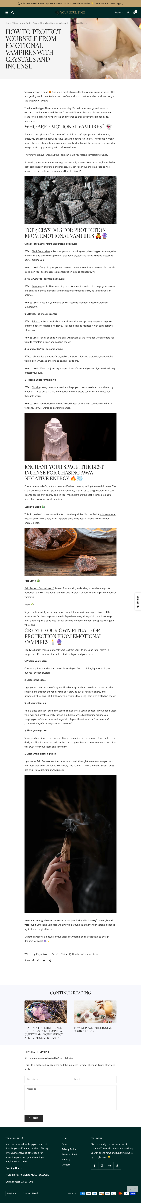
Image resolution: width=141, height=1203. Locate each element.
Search (65, 1144)
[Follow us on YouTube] (109, 1165)
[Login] (128, 12)
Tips (15, 23)
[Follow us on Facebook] (94, 1165)
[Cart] (134, 12)
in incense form (108, 514)
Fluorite (36, 387)
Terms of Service (106, 1065)
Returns (66, 1160)
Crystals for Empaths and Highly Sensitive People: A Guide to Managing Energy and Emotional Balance (44, 1032)
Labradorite (38, 357)
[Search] (12, 12)
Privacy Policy (86, 1065)
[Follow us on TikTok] (117, 1165)
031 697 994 (27, 1182)
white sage (52, 612)
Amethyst (37, 286)
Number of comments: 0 (85, 954)
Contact (66, 1165)
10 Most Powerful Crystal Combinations (93, 1029)
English (118, 12)
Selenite (36, 322)
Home (8, 23)
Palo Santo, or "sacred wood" (39, 588)
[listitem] (33, 960)
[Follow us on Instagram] (102, 1165)
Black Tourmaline (41, 251)
